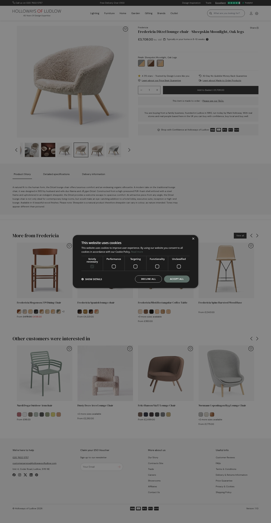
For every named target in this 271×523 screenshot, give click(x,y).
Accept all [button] (177, 278)
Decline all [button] (148, 278)
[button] (91, 279)
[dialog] (135, 261)
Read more (137, 251)
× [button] (193, 238)
